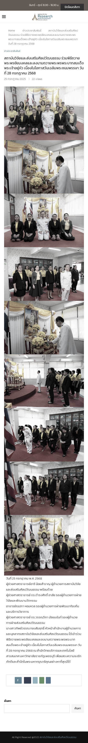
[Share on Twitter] (35, 680)
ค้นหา (7, 700)
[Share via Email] (48, 680)
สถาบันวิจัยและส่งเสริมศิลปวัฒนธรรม (57, 737)
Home (11, 30)
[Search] (84, 17)
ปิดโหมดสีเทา (72, 7)
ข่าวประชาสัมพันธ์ (32, 30)
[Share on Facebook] (27, 680)
